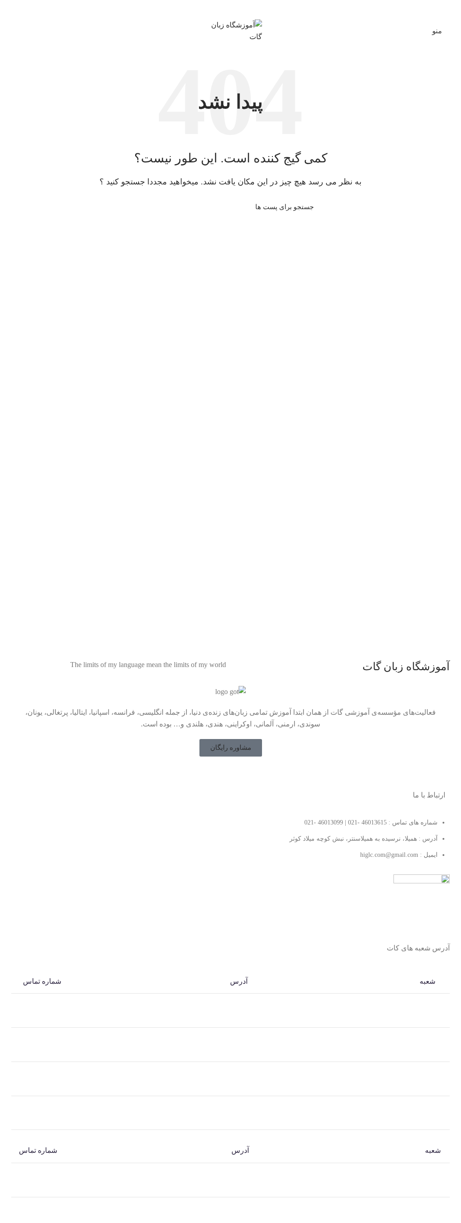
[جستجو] (152, 207)
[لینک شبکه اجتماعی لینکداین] (235, 8)
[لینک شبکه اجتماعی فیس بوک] (248, 774)
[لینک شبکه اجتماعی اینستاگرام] (224, 774)
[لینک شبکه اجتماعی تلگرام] (215, 8)
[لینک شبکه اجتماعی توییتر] (236, 774)
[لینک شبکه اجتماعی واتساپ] (225, 8)
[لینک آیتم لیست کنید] (230, 843)
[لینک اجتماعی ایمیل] (246, 8)
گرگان (432, 1218)
